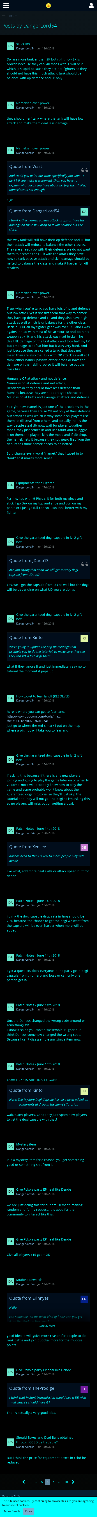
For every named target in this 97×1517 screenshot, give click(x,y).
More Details (12, 1511)
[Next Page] (73, 1482)
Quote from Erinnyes (29, 1298)
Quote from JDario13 (28, 560)
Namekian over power (32, 103)
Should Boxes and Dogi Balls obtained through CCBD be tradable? (45, 1439)
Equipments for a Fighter (35, 483)
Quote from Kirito (26, 637)
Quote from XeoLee (27, 846)
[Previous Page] (24, 1482)
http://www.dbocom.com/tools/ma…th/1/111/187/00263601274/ (34, 718)
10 (66, 1482)
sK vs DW (23, 44)
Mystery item (26, 1144)
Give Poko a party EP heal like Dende (43, 1189)
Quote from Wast (25, 166)
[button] (6, 5)
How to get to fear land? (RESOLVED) (43, 696)
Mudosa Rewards (29, 1280)
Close (28, 1511)
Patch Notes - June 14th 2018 (38, 828)
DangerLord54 (25, 48)
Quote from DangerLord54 (34, 211)
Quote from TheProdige (31, 1388)
